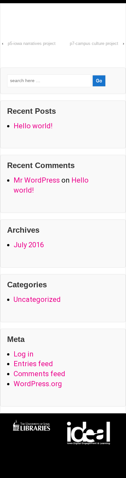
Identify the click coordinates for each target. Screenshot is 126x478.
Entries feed (33, 364)
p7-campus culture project (94, 43)
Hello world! (33, 126)
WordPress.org (38, 384)
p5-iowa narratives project (32, 43)
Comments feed (39, 374)
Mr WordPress (37, 180)
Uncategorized (37, 299)
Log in (24, 354)
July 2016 (29, 245)
